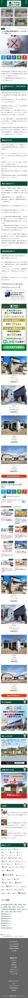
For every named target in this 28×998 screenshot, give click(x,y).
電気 (4, 486)
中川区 (12, 861)
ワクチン (20, 855)
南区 (4, 870)
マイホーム (11, 482)
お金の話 (3, 28)
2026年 (17, 849)
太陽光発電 (5, 484)
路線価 (22, 893)
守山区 (10, 879)
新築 (3, 886)
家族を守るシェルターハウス (11, 287)
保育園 (5, 867)
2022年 (5, 849)
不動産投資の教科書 (14, 948)
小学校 (17, 879)
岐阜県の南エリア (6, 923)
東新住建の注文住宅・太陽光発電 (12, 284)
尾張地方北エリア (6, 913)
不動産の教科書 (12, 995)
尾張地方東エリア (6, 916)
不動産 (5, 858)
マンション (13, 855)
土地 (24, 875)
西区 (15, 893)
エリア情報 (14, 950)
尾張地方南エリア (6, 921)
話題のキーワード (14, 971)
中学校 (5, 861)
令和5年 (24, 861)
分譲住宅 (12, 867)
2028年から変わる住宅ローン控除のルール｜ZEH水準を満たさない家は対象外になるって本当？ (13, 836)
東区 (4, 889)
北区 (18, 867)
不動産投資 (13, 858)
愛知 (12, 882)
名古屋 (11, 870)
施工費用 (16, 484)
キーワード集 (14, 973)
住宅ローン (19, 864)
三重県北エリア (5, 925)
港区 (17, 889)
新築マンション (14, 886)
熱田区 (22, 889)
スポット (20, 852)
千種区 (23, 867)
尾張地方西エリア (6, 918)
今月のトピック (14, 969)
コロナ (13, 852)
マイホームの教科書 (14, 944)
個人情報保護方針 (14, 988)
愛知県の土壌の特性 (6, 928)
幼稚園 (5, 883)
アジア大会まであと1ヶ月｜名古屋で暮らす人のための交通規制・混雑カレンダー (14, 815)
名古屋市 (9, 875)
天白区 (4, 879)
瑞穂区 (4, 893)
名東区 (18, 875)
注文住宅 (10, 889)
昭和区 (24, 886)
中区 (21, 858)
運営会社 (14, 990)
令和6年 (4, 864)
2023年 (10, 849)
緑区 (10, 893)
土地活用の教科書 (14, 946)
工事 (11, 484)
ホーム (13, 983)
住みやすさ (10, 864)
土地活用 (14, 962)
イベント (5, 852)
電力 (21, 484)
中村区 (18, 861)
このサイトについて (14, 985)
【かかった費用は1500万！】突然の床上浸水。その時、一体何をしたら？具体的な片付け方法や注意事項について (14, 825)
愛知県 (19, 883)
